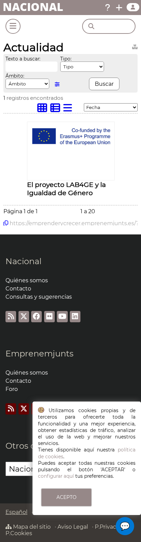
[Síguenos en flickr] (49, 316)
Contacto (18, 288)
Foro (11, 389)
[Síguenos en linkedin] (75, 316)
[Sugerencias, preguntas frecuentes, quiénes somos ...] (107, 7)
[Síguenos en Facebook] (36, 316)
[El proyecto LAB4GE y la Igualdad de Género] (70, 147)
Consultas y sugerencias (38, 297)
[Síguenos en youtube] (62, 316)
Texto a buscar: (22, 59)
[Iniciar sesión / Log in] (133, 7)
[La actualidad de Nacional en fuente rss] (10, 316)
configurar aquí (56, 476)
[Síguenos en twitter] (23, 316)
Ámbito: (14, 76)
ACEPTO (66, 497)
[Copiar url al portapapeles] (5, 223)
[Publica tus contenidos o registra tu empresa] (119, 7)
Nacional (23, 261)
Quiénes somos (26, 280)
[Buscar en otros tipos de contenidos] (135, 46)
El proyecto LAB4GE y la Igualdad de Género (66, 188)
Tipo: (66, 59)
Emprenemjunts (39, 353)
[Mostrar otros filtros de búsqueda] (57, 84)
